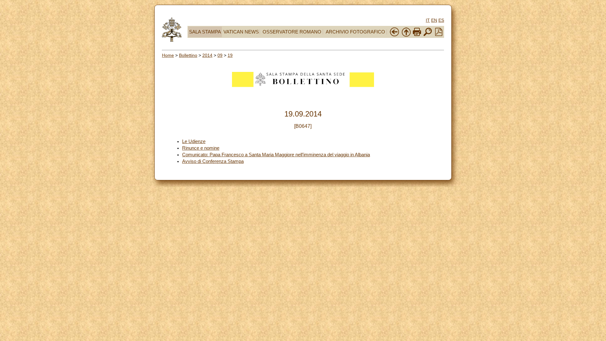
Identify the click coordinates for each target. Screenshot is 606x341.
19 (230, 55)
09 (220, 55)
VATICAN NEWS (241, 31)
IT (428, 20)
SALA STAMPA (205, 31)
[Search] (428, 35)
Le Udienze (193, 141)
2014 (207, 55)
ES (441, 20)
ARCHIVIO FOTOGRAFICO (355, 31)
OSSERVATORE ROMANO (292, 31)
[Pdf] (439, 34)
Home (168, 55)
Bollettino (188, 55)
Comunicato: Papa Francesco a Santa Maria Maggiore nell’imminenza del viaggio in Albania (276, 154)
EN (434, 20)
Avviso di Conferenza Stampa (213, 161)
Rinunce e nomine (200, 148)
